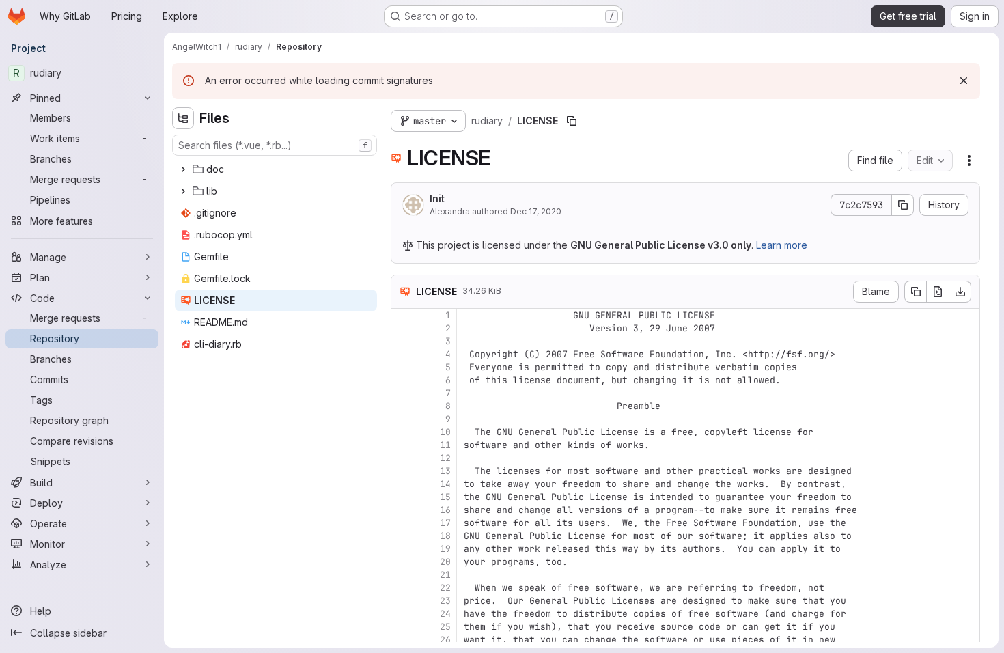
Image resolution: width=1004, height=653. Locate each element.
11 (445, 445)
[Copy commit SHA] (903, 205)
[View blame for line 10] (403, 432)
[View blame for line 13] (403, 470)
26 (445, 639)
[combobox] (274, 145)
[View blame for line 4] (403, 354)
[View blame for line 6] (403, 380)
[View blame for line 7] (403, 393)
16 (445, 510)
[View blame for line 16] (403, 509)
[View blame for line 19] (403, 548)
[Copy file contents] (915, 292)
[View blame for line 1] (403, 315)
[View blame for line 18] (403, 535)
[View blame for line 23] (403, 600)
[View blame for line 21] (403, 574)
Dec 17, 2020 (535, 211)
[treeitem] (276, 169)
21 (445, 575)
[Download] (960, 292)
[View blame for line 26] (403, 639)
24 (445, 614)
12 (445, 458)
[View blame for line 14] (403, 483)
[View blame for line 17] (403, 522)
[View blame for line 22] (403, 587)
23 (445, 601)
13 (445, 471)
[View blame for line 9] (403, 419)
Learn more (781, 245)
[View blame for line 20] (403, 561)
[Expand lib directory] (183, 191)
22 (445, 588)
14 (445, 484)
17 (445, 523)
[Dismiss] (964, 80)
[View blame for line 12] (403, 457)
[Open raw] (938, 292)
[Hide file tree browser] (183, 118)
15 (445, 497)
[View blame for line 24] (403, 613)
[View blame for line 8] (403, 406)
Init (437, 198)
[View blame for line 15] (403, 496)
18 (445, 536)
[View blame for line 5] (403, 367)
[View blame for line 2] (403, 328)
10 (445, 432)
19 (445, 549)
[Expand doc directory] (183, 169)
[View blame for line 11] (403, 445)
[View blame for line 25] (403, 626)
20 (445, 562)
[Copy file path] (572, 121)
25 (445, 627)
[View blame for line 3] (403, 341)
